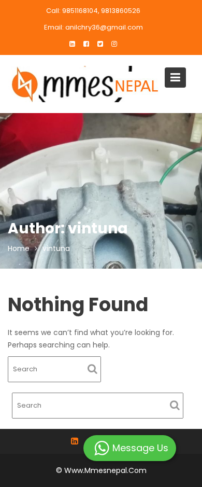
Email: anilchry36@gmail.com (93, 27)
